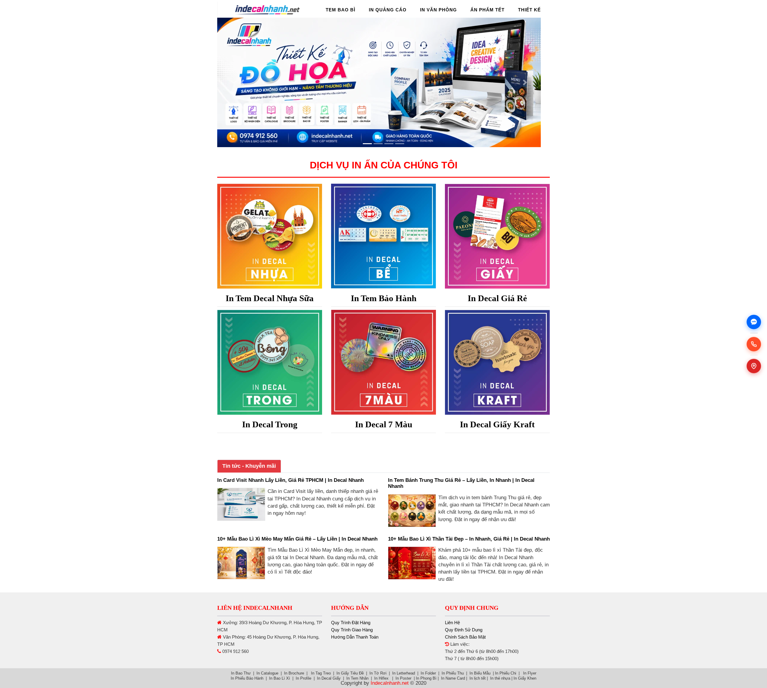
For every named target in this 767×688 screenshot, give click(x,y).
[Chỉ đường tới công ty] (754, 366)
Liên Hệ (452, 622)
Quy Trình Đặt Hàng (350, 622)
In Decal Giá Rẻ (497, 298)
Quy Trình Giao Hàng (352, 629)
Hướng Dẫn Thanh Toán (354, 636)
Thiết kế (529, 9)
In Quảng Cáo (388, 9)
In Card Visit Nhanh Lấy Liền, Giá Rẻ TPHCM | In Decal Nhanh (290, 480)
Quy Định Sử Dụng (463, 629)
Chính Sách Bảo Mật (465, 636)
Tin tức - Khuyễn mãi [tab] (249, 466)
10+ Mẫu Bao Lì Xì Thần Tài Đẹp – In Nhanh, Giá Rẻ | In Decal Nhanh (469, 539)
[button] (242, 82)
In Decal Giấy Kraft (497, 424)
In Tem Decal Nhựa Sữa (270, 298)
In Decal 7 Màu (383, 424)
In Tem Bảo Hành (383, 298)
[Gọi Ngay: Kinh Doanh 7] (754, 344)
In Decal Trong (270, 424)
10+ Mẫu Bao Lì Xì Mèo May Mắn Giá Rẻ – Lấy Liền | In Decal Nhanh (297, 539)
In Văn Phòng (438, 9)
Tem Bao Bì (340, 9)
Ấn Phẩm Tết (487, 9)
